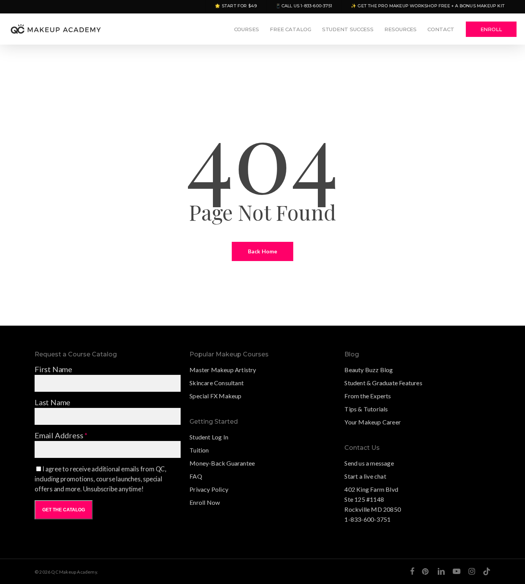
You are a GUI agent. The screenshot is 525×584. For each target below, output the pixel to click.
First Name (53, 369)
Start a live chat (365, 476)
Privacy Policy (208, 489)
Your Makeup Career (372, 422)
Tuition (199, 450)
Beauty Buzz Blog (368, 369)
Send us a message (369, 463)
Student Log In (208, 437)
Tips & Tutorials (366, 409)
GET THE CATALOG (63, 509)
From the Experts (367, 395)
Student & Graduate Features (383, 382)
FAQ (195, 476)
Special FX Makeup (215, 395)
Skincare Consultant (216, 382)
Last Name (52, 402)
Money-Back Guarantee (222, 463)
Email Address (61, 435)
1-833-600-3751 (367, 519)
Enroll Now (204, 502)
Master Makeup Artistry (222, 369)
